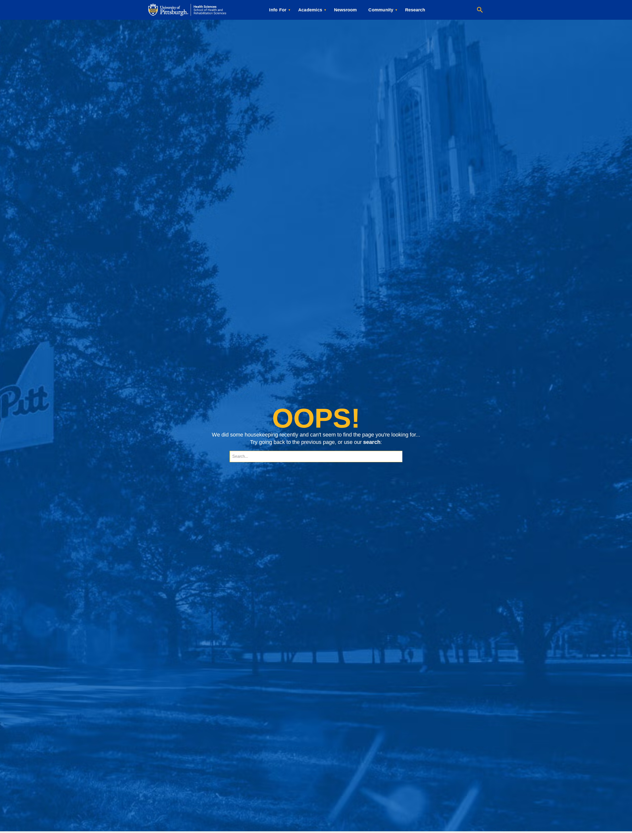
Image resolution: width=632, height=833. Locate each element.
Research (415, 9)
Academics (310, 9)
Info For (277, 9)
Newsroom (345, 9)
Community (380, 9)
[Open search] (480, 10)
